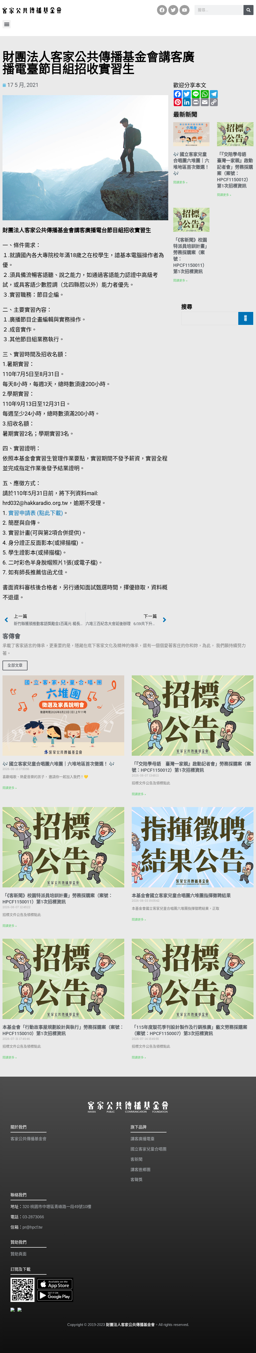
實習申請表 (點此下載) (35, 513)
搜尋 (186, 306)
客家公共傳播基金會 (28, 1139)
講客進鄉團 (140, 1170)
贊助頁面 (18, 1254)
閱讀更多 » (180, 182)
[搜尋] (249, 10)
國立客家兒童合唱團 (148, 1149)
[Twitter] (173, 10)
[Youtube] (185, 10)
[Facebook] (162, 10)
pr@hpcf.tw (32, 1227)
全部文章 (15, 665)
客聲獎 (136, 1180)
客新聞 (136, 1159)
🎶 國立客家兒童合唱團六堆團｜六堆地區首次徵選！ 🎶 (58, 763)
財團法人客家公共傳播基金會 (130, 1324)
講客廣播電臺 (142, 1139)
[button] (6, 24)
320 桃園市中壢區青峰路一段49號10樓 (56, 1207)
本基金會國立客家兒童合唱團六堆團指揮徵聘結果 (181, 895)
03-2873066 (33, 1217)
